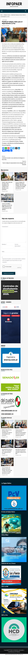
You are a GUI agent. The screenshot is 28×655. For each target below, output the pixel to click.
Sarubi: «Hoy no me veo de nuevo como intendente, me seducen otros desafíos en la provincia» (7, 432)
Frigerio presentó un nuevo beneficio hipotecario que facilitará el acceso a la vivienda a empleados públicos (20, 432)
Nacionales (4, 200)
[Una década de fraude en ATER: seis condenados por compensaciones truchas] (7, 444)
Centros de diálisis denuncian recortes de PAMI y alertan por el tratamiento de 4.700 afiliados (7, 206)
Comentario (5, 226)
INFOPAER (14, 4)
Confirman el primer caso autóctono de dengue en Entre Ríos (13, 158)
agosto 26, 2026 (5, 191)
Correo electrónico (18, 245)
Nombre (4, 244)
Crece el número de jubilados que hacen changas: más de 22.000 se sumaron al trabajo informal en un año (20, 185)
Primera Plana (9, 200)
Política (3, 446)
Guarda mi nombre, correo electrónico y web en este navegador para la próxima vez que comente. (13, 260)
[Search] (25, 11)
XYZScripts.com (20, 654)
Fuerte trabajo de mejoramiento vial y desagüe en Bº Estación (14, 163)
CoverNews (10, 651)
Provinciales (18, 426)
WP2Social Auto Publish (9, 654)
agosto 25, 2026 (19, 455)
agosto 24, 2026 (19, 189)
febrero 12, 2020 (6, 25)
